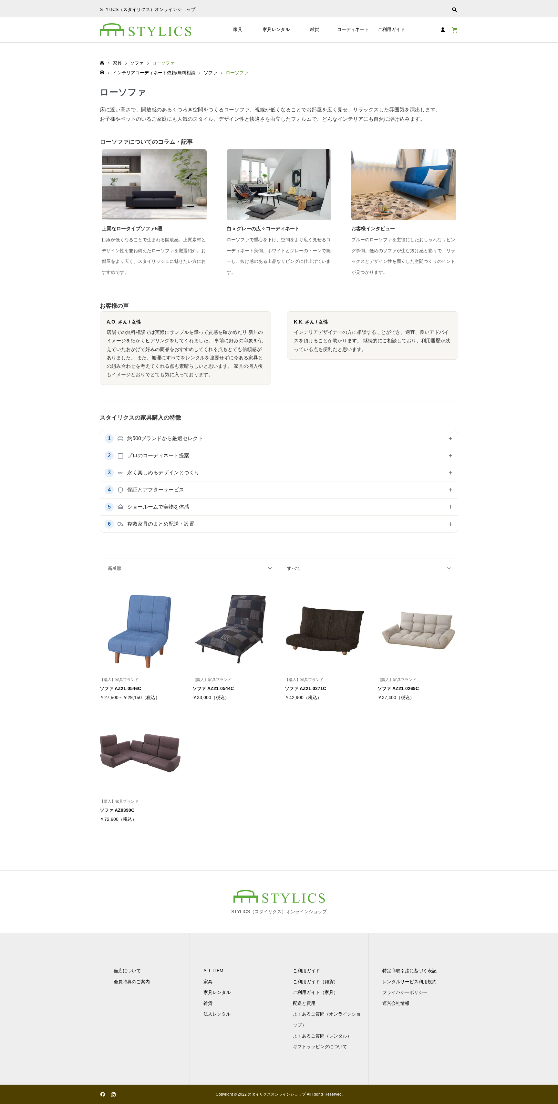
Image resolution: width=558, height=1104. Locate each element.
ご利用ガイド (391, 29)
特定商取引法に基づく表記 (409, 970)
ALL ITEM (213, 970)
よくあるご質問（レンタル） (322, 1035)
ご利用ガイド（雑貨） (315, 981)
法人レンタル (217, 1013)
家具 (237, 29)
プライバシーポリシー (405, 992)
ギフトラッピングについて (320, 1046)
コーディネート (353, 29)
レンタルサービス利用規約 (409, 981)
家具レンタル (276, 29)
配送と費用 (304, 1003)
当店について (127, 970)
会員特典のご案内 (132, 981)
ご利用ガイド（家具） (315, 992)
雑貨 (314, 29)
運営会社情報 (395, 1003)
